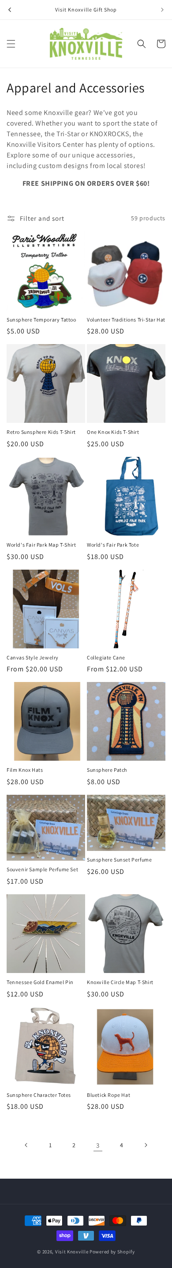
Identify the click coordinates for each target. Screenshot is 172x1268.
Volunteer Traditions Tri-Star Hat (126, 319)
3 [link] (98, 1145)
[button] (11, 44)
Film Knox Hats (25, 769)
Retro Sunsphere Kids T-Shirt (41, 432)
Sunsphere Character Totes (39, 1095)
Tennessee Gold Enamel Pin (40, 982)
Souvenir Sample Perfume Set (42, 869)
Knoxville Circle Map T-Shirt (120, 982)
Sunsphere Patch (107, 769)
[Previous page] (26, 1145)
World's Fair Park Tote (113, 544)
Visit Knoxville (72, 1252)
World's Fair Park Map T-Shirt (41, 544)
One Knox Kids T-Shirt (113, 432)
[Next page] (145, 1145)
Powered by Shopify (112, 1252)
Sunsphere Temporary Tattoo (41, 319)
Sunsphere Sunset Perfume (119, 859)
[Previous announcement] (9, 9)
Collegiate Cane (106, 657)
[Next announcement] (162, 9)
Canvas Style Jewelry (33, 657)
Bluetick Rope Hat (108, 1095)
